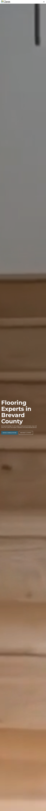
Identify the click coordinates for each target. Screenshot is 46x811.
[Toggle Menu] (44, 2)
